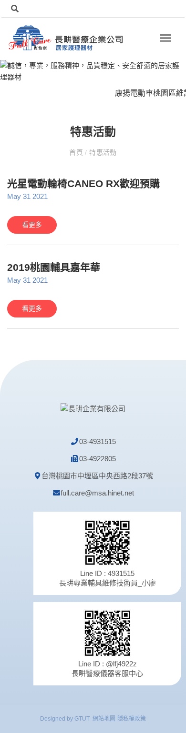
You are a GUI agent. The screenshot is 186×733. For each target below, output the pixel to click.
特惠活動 (102, 152)
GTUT (82, 718)
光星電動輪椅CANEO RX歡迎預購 (83, 183)
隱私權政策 (131, 718)
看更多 (32, 224)
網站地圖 (104, 718)
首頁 (77, 152)
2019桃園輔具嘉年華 (53, 267)
